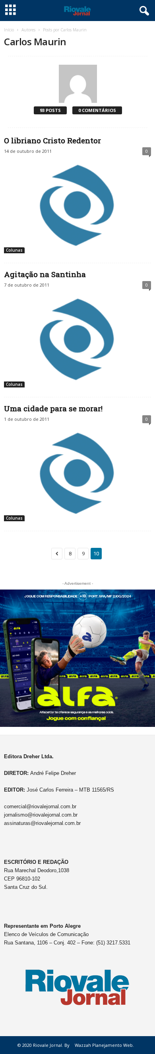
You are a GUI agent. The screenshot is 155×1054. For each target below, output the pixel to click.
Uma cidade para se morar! (53, 408)
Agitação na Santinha (45, 274)
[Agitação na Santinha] (77, 339)
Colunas (14, 250)
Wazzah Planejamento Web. (104, 1045)
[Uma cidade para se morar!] (77, 473)
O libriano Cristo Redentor (52, 140)
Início (9, 30)
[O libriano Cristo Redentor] (77, 205)
